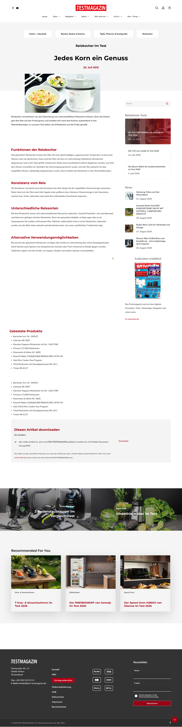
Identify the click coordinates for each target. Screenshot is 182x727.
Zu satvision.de (132, 319)
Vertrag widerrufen (63, 680)
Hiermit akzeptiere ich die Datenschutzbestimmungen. (149, 696)
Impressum (57, 702)
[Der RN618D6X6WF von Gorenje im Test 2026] (91, 583)
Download (123, 441)
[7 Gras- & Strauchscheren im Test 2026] (36, 583)
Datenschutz (58, 697)
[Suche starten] (167, 103)
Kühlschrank (74, 592)
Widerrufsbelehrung (61, 687)
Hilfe (54, 674)
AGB (54, 692)
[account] (163, 8)
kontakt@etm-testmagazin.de (32, 683)
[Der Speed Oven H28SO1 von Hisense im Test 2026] (145, 583)
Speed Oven (129, 592)
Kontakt (55, 669)
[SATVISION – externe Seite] (148, 300)
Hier (15, 454)
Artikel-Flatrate (20, 458)
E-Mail (137, 683)
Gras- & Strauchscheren (24, 592)
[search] (156, 8)
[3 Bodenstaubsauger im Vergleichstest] (45, 509)
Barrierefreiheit (59, 707)
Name (136, 670)
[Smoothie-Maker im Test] (136, 509)
